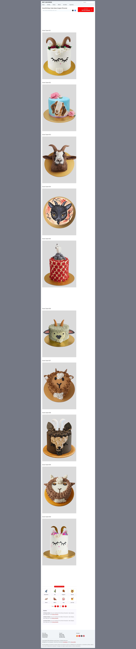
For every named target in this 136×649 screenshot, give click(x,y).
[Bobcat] (72, 593)
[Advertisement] (59, 20)
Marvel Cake (61, 634)
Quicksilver (46, 594)
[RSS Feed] (77, 636)
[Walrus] (55, 601)
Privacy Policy (44, 637)
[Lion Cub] (72, 601)
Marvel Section (55, 618)
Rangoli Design (45, 635)
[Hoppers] (64, 593)
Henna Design (45, 634)
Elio (55, 594)
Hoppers (63, 594)
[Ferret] (46, 601)
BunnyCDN (73, 642)
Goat (55, 10)
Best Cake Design (47, 2)
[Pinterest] (84, 636)
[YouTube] (79, 636)
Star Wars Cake (62, 637)
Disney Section (55, 614)
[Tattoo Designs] (86, 11)
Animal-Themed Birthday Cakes (49, 10)
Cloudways (65, 642)
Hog (63, 602)
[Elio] (55, 593)
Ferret (46, 602)
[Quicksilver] (46, 593)
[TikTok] (81, 636)
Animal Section (55, 622)
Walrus (55, 602)
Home (44, 10)
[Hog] (64, 601)
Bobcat (72, 594)
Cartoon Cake (61, 635)
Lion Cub (72, 602)
